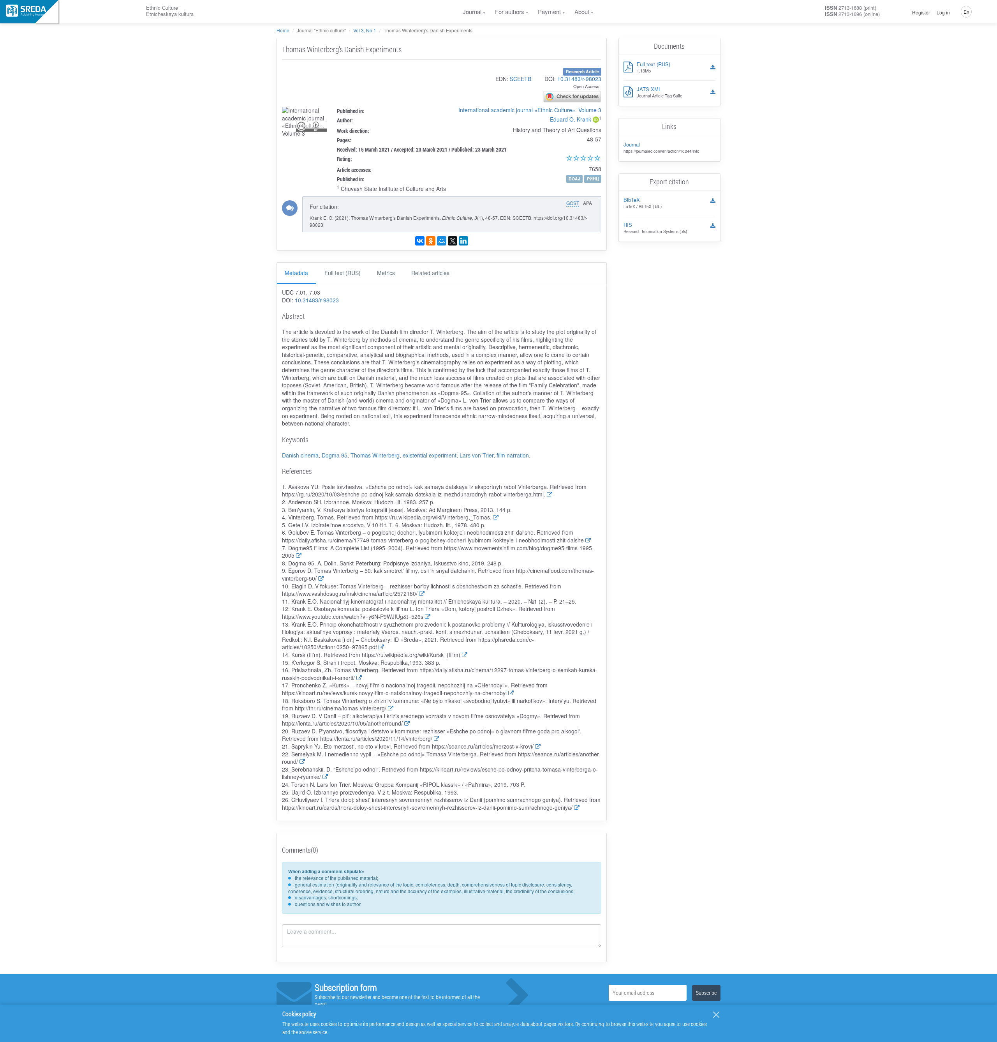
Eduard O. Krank (570, 119)
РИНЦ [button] (593, 179)
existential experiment (429, 455)
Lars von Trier (476, 455)
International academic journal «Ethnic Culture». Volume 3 (529, 110)
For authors (509, 11)
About (581, 11)
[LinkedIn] (463, 240)
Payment (549, 11)
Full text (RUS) (342, 273)
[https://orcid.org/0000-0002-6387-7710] (596, 120)
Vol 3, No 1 (364, 30)
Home (283, 30)
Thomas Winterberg (375, 455)
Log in (943, 12)
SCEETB (520, 79)
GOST (572, 203)
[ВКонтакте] (420, 240)
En (966, 11)
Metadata (296, 273)
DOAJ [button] (574, 179)
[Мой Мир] (441, 240)
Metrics (386, 273)
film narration (513, 455)
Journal (472, 11)
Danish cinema (300, 455)
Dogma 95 (334, 455)
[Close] (716, 1014)
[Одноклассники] (430, 240)
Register (921, 12)
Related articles (430, 273)
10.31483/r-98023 (579, 79)
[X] (452, 240)
